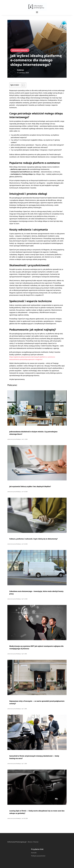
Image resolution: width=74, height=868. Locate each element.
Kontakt (34, 853)
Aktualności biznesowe (19, 50)
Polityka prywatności (38, 856)
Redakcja (18, 439)
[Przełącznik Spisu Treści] (22, 85)
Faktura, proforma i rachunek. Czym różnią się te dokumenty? (33, 539)
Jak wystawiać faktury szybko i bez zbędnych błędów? (30, 486)
